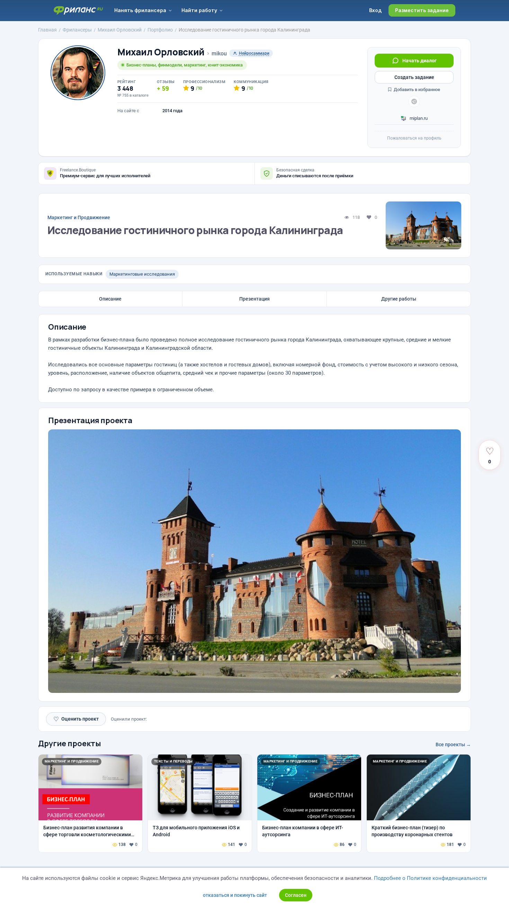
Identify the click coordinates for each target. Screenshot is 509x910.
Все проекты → (453, 744)
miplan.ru (418, 118)
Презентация (254, 299)
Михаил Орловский (161, 52)
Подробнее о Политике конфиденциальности (430, 878)
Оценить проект (76, 719)
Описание (110, 299)
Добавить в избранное (416, 89)
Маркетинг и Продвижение (78, 217)
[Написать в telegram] (414, 101)
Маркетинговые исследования (142, 274)
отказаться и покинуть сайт (235, 895)
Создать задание (414, 77)
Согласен (295, 895)
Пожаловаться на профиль (414, 138)
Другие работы (398, 299)
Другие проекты (69, 743)
